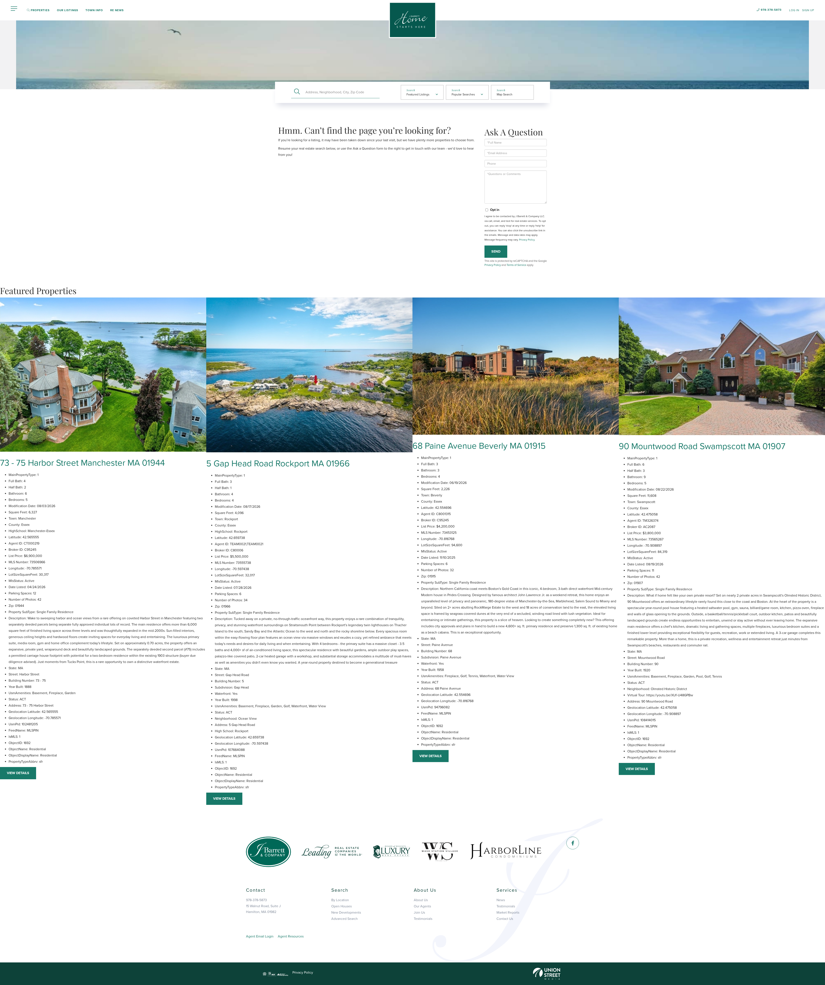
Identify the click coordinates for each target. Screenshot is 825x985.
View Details (18, 773)
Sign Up (808, 10)
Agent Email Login (259, 936)
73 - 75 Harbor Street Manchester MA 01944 (82, 463)
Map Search (504, 94)
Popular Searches (463, 94)
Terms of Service (516, 265)
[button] (297, 92)
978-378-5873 (771, 10)
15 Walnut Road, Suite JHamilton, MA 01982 (263, 909)
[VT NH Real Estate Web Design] (546, 973)
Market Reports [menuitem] (508, 912)
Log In (794, 10)
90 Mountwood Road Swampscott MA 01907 (702, 446)
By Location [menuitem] (340, 900)
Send (495, 251)
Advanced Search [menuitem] (344, 919)
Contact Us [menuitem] (505, 919)
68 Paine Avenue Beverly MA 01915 (479, 446)
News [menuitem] (501, 900)
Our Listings (67, 10)
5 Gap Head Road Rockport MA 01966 (278, 463)
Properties (40, 10)
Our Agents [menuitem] (422, 906)
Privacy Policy (527, 239)
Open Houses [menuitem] (341, 906)
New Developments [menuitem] (346, 912)
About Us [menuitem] (421, 900)
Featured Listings (417, 94)
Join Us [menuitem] (419, 912)
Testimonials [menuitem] (423, 919)
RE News (117, 10)
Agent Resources (291, 936)
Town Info (94, 10)
